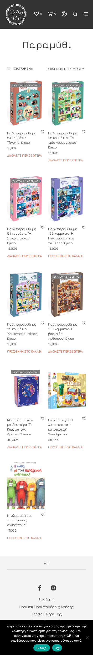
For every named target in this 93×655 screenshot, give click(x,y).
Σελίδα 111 (46, 599)
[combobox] (62, 68)
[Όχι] (87, 637)
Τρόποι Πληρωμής (46, 614)
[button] (38, 13)
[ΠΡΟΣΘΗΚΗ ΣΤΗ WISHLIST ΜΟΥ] (43, 132)
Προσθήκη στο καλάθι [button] (65, 256)
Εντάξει (41, 648)
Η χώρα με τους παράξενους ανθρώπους (19, 520)
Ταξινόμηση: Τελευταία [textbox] (63, 69)
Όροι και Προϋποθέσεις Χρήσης (46, 607)
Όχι (57, 648)
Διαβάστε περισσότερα (24, 155)
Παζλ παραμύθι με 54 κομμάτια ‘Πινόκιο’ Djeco (21, 137)
